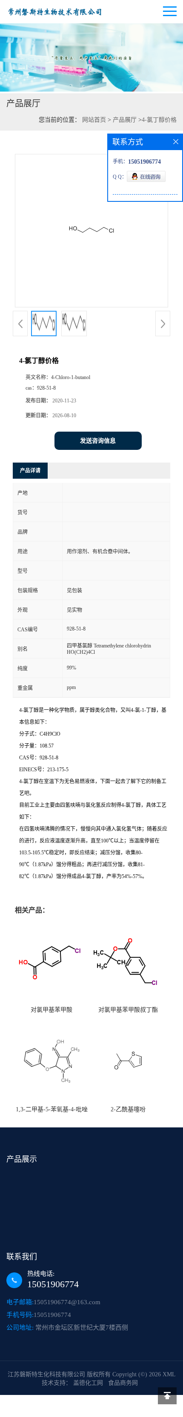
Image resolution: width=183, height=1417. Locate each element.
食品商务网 (123, 1383)
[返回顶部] (167, 1395)
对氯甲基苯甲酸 (51, 1010)
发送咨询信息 (98, 441)
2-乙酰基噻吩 (128, 1109)
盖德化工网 (88, 1383)
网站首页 (94, 120)
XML (169, 1374)
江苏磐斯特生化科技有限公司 (46, 1374)
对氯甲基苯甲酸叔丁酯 (128, 1010)
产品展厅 (125, 120)
